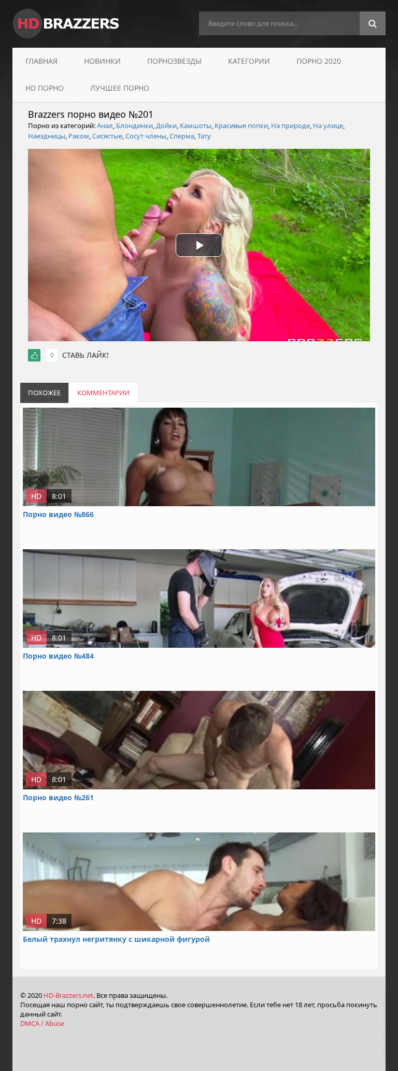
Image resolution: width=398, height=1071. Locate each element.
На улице (328, 125)
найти (373, 23)
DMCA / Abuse (42, 1023)
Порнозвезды (174, 61)
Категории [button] (249, 61)
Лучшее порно (119, 88)
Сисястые (107, 136)
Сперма (181, 136)
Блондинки (134, 125)
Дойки (166, 125)
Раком (78, 136)
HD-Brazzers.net (68, 995)
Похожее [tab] (44, 392)
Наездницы (46, 136)
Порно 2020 (318, 61)
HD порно (44, 88)
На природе (290, 125)
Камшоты (195, 125)
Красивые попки (241, 125)
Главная (41, 61)
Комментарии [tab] (103, 392)
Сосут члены (145, 136)
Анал (105, 125)
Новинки (102, 61)
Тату (204, 136)
